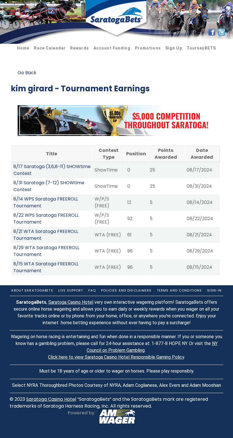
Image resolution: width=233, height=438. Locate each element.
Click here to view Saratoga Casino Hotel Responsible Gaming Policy (116, 357)
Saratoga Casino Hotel (70, 302)
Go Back (27, 72)
